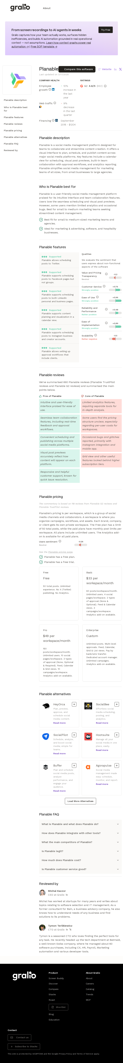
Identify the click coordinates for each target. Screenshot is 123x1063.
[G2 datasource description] (105, 86)
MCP (88, 1000)
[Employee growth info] (50, 89)
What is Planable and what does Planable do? (70, 824)
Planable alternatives (15, 137)
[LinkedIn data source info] (53, 89)
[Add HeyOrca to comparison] (74, 704)
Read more (59, 723)
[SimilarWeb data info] (40, 106)
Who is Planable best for (15, 109)
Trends (89, 994)
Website (106, 69)
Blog (51, 1014)
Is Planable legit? (52, 851)
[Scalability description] (95, 335)
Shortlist (61, 1007)
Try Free (105, 30)
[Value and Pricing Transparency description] (106, 274)
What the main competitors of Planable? (67, 842)
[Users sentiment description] (60, 541)
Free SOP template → (44, 47)
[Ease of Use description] (97, 297)
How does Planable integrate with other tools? (71, 833)
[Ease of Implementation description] (106, 323)
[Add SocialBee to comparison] (117, 704)
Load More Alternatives (80, 801)
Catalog (90, 989)
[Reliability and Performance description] (106, 309)
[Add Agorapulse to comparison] (117, 765)
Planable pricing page (60, 552)
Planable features (13, 117)
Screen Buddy (56, 978)
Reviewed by (11, 150)
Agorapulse (104, 765)
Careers (90, 983)
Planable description (15, 100)
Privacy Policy (65, 1054)
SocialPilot (61, 735)
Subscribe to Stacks (26, 1046)
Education (54, 1019)
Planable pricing (13, 130)
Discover (53, 983)
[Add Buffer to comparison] (74, 765)
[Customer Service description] (104, 286)
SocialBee (104, 704)
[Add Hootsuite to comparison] (117, 735)
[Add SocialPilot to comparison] (74, 735)
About (46, 8)
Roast (52, 1000)
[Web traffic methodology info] (54, 103)
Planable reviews (13, 124)
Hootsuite (104, 735)
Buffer (61, 765)
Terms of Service (85, 1054)
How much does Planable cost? (61, 860)
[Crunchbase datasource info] (56, 120)
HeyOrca (61, 704)
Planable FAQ (11, 143)
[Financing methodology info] (53, 120)
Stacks (52, 994)
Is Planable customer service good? (64, 869)
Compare (53, 989)
